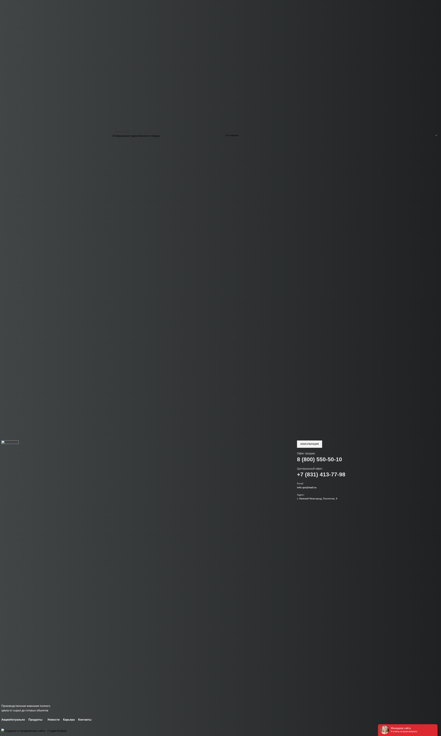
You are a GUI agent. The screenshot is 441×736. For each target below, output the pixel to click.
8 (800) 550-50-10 (319, 459)
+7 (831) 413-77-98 (321, 474)
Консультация (309, 444)
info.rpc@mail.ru (307, 487)
